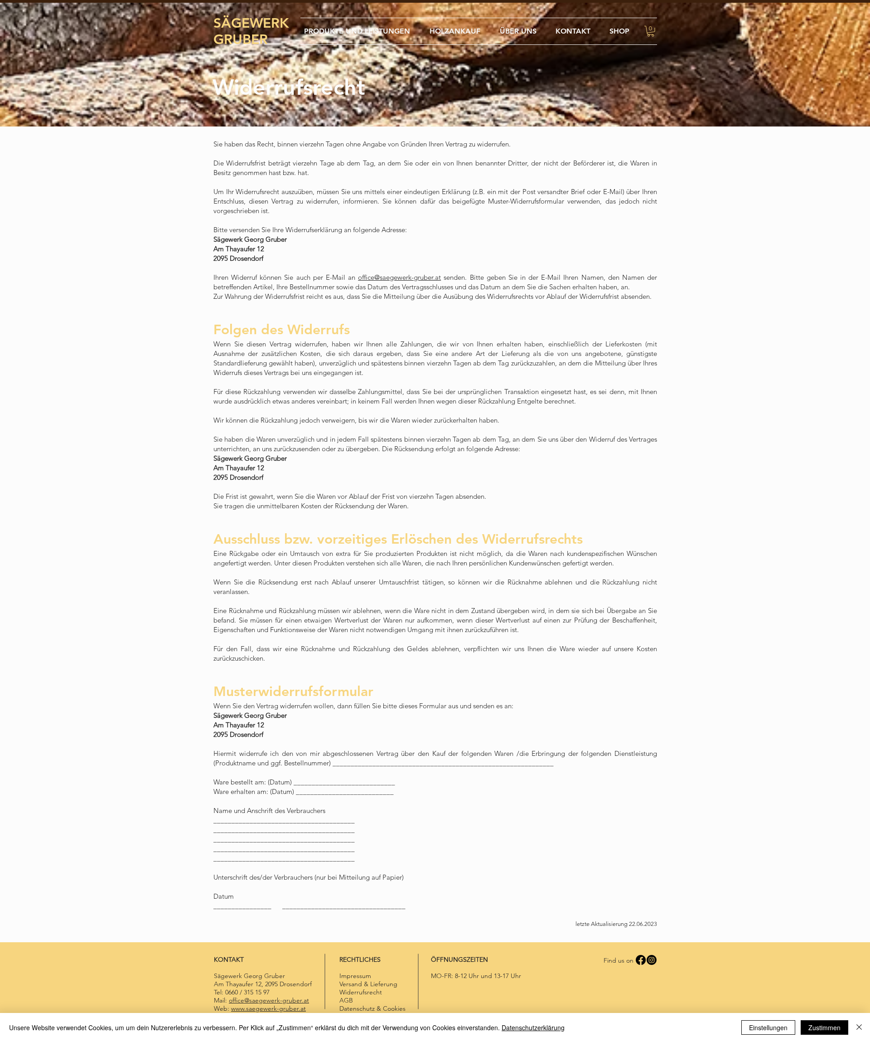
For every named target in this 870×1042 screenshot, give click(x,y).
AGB (346, 1000)
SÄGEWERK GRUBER (251, 31)
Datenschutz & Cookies (372, 1008)
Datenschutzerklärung (533, 1027)
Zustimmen (824, 1027)
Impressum (355, 976)
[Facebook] (641, 960)
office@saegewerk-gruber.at (399, 277)
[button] (650, 31)
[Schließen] (859, 1027)
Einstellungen (768, 1027)
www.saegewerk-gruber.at (268, 1008)
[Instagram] (652, 960)
